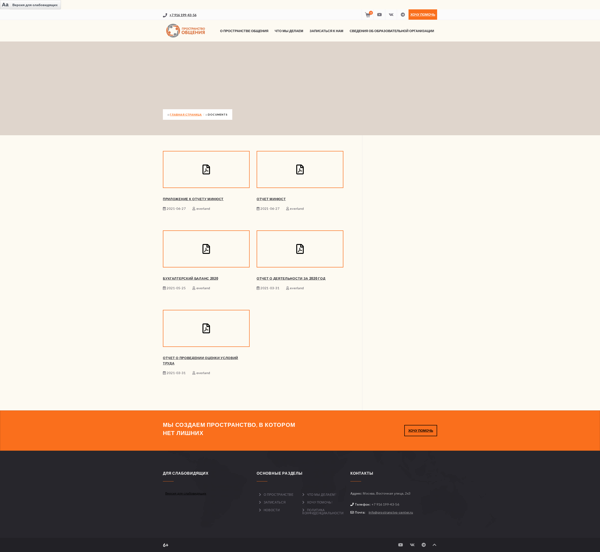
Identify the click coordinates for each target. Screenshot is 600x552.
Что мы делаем (289, 31)
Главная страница (186, 114)
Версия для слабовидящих (185, 493)
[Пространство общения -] (186, 30)
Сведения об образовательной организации (392, 31)
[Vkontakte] (391, 14)
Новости (272, 510)
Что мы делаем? (321, 494)
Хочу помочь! (320, 502)
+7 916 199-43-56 (182, 15)
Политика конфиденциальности (322, 511)
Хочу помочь (422, 14)
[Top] (434, 544)
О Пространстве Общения (244, 31)
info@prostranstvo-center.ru (391, 512)
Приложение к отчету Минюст (193, 199)
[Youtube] (379, 14)
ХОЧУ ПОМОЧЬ (420, 430)
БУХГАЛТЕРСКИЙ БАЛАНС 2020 (190, 278)
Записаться (275, 502)
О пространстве (279, 494)
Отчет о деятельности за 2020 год (291, 278)
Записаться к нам (326, 31)
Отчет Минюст (271, 199)
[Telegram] (403, 14)
